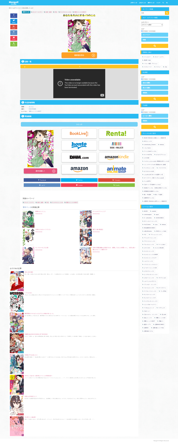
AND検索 (152, 31)
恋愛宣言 (146, 327)
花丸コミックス (148, 317)
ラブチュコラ (161, 307)
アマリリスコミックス (149, 241)
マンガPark (163, 291)
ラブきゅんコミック (149, 307)
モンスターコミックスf (149, 297)
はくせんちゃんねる (149, 171)
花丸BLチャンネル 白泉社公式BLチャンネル (155, 187)
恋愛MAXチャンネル (149, 197)
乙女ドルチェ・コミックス (150, 314)
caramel (154, 211)
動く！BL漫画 (147, 194)
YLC (145, 234)
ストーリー (146, 34)
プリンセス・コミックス (150, 284)
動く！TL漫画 (158, 194)
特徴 (144, 39)
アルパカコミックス (149, 244)
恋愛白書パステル (148, 331)
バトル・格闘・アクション (150, 63)
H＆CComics (147, 224)
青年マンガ (151, 2)
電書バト (161, 321)
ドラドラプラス (162, 167)
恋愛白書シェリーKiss (158, 327)
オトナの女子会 (148, 154)
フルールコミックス (149, 287)
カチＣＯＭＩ (147, 247)
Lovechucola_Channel (150, 144)
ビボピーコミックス (149, 277)
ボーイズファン (162, 287)
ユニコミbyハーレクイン (150, 304)
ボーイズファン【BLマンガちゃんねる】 (154, 177)
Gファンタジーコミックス (150, 221)
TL (163, 2)
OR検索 (145, 31)
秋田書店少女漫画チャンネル (151, 191)
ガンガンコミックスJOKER (151, 254)
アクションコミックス (156, 234)
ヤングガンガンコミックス (150, 301)
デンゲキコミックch (65, 12)
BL (167, 2)
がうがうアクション (161, 154)
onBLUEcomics (148, 231)
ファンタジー (147, 56)
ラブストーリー (148, 66)
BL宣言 (146, 211)
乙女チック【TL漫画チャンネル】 (152, 184)
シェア (13, 16)
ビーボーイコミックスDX (150, 267)
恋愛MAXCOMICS (159, 324)
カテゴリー (145, 22)
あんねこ (31, 107)
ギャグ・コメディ (37, 12)
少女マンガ (142, 2)
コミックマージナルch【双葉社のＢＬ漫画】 (155, 164)
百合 (166, 66)
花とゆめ (163, 314)
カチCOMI (146, 157)
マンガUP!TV (147, 181)
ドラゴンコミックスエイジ (150, 264)
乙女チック (147, 311)
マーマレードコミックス (150, 291)
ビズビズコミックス (149, 271)
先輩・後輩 (49, 12)
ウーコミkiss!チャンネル (150, 151)
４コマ (158, 2)
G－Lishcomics (148, 217)
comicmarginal (147, 214)
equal (157, 214)
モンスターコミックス (149, 294)
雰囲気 (145, 92)
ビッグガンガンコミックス (150, 274)
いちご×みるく (147, 147)
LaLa (156, 224)
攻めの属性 (146, 82)
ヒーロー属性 (147, 115)
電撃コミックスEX (160, 317)
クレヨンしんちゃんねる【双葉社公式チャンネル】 (157, 161)
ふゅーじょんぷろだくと (150, 281)
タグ (142, 29)
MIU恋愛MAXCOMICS (149, 227)
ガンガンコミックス (149, 251)
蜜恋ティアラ (147, 324)
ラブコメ (158, 66)
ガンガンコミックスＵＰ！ (150, 257)
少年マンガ (134, 2)
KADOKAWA (32, 109)
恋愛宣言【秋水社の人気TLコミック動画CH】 (155, 201)
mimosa (162, 144)
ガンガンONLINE (159, 247)
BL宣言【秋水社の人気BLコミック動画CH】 (155, 138)
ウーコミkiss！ (162, 244)
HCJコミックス (148, 141)
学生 (56, 12)
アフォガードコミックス (150, 237)
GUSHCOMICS (160, 217)
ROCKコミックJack (161, 231)
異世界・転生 (147, 60)
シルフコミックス (148, 261)
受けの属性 (146, 87)
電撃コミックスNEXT (80, 12)
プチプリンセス (162, 277)
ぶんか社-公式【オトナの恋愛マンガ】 (153, 174)
